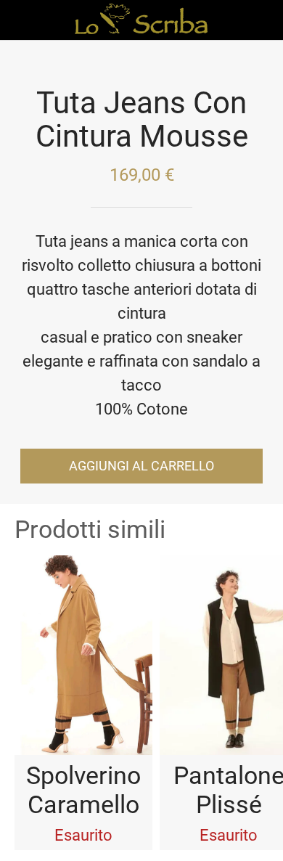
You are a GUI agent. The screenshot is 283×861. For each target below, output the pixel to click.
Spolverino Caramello (83, 790)
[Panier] (262, 20)
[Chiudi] (20, 20)
